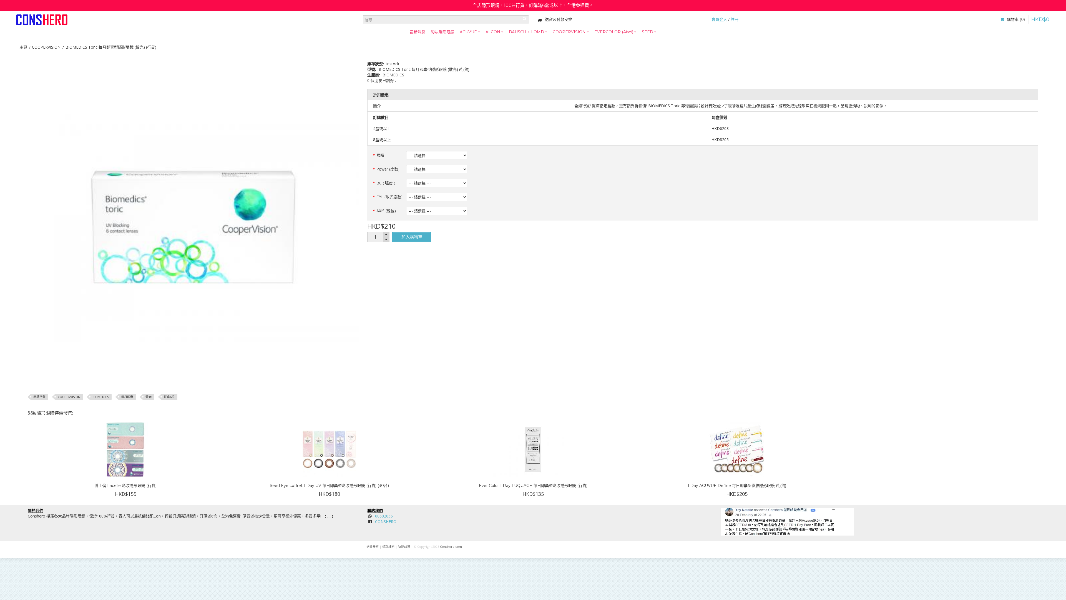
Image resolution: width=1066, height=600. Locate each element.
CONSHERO (385, 521)
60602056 (384, 516)
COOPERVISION (46, 47)
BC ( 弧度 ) (385, 183)
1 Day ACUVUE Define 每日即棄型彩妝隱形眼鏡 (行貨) (737, 485)
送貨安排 (372, 546)
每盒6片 (169, 397)
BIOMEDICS (100, 397)
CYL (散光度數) (389, 196)
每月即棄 (127, 397)
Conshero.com (451, 546)
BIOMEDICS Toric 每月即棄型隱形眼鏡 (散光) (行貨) (111, 47)
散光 (148, 397)
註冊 (734, 19)
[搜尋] (525, 19)
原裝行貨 (39, 397)
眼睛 (380, 155)
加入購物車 (411, 236)
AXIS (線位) (386, 210)
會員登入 (719, 19)
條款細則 (388, 546)
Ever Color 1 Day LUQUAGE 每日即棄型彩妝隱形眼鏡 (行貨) (533, 485)
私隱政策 (404, 546)
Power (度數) (387, 169)
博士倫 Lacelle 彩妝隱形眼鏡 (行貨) (125, 485)
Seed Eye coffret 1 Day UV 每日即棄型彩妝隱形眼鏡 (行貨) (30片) (329, 485)
